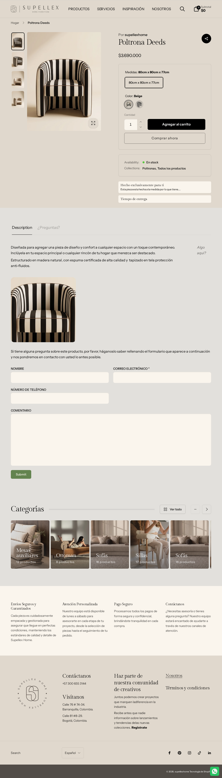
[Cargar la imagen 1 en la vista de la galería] (18, 41)
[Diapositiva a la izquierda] (195, 509)
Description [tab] (22, 227)
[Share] (206, 38)
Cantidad (129, 114)
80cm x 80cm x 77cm (144, 83)
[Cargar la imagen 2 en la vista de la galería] (18, 60)
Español (70, 753)
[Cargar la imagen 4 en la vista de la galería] (18, 99)
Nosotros (174, 675)
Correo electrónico (131, 369)
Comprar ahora (165, 138)
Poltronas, (149, 168)
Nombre (17, 369)
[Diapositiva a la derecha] (206, 509)
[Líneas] (139, 104)
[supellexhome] (32, 715)
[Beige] (128, 104)
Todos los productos (171, 168)
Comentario (21, 410)
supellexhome (132, 35)
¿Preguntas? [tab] (49, 227)
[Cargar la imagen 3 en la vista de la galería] (18, 79)
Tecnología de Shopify (200, 771)
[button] (182, 9)
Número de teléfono (28, 390)
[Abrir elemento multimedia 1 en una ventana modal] (64, 81)
